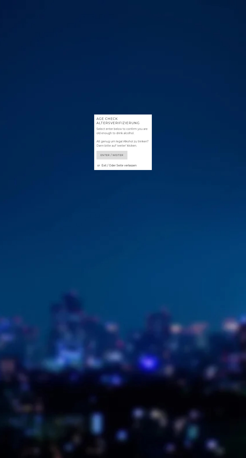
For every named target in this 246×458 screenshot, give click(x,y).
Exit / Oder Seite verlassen (119, 165)
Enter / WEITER (112, 155)
